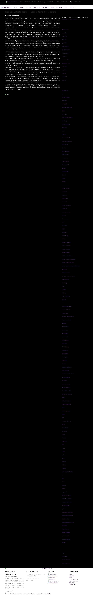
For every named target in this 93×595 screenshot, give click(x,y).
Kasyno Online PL (66, 310)
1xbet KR (64, 148)
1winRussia (64, 127)
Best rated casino (66, 212)
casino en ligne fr (66, 242)
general (64, 293)
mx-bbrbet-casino (66, 390)
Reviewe (64, 461)
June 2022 (64, 66)
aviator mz (64, 191)
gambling (64, 283)
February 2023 (65, 60)
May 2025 (64, 39)
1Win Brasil (64, 100)
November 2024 (66, 49)
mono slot (64, 343)
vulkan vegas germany (68, 522)
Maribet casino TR (66, 320)
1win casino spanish (67, 107)
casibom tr (64, 232)
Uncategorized (15, 15)
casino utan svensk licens (68, 259)
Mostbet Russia (66, 377)
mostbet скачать (66, 384)
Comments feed (66, 559)
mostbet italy (65, 370)
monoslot (64, 360)
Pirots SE (64, 438)
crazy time (64, 269)
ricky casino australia (67, 471)
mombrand (65, 337)
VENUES (52, 7)
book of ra (64, 225)
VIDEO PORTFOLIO (73, 579)
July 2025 (64, 33)
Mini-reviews (65, 333)
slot (63, 478)
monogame (65, 357)
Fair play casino (66, 272)
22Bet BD (64, 168)
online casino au (66, 401)
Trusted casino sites (67, 502)
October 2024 (65, 53)
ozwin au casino (66, 411)
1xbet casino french (67, 141)
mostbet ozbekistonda (68, 374)
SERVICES (28, 7)
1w (62, 94)
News (63, 397)
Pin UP (63, 424)
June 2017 (64, 80)
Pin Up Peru (64, 431)
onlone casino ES (66, 404)
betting (63, 215)
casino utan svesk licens (68, 262)
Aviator (63, 181)
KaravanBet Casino (67, 306)
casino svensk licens (67, 256)
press (63, 451)
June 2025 (64, 36)
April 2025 (64, 43)
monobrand (65, 350)
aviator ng (64, 195)
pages (63, 414)
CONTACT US (72, 7)
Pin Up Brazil (65, 428)
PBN (63, 418)
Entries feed (65, 556)
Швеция (64, 542)
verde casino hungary (67, 512)
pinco (63, 434)
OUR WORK (45, 7)
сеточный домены (66, 539)
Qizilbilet (64, 455)
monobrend (65, 353)
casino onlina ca (66, 245)
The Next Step (36, 7)
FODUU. (48, 593)
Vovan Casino (65, 519)
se (62, 475)
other (63, 407)
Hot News (64, 299)
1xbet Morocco (65, 154)
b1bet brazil (65, 198)
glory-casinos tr (66, 296)
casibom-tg (65, 235)
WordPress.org (65, 563)
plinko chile (53, 40)
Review (63, 458)
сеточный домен (66, 536)
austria (63, 178)
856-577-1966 (29, 580)
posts (63, 448)
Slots (63, 482)
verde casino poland (67, 515)
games (64, 289)
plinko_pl (64, 441)
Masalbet (64, 323)
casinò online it (66, 252)
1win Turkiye (64, 121)
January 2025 (65, 46)
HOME (15, 7)
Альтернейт (64, 525)
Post (63, 444)
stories (63, 488)
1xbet (63, 131)
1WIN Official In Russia (67, 117)
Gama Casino (65, 279)
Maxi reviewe (65, 326)
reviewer (64, 465)
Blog (66, 7)
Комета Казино (65, 529)
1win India (64, 114)
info (63, 303)
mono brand (65, 340)
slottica (64, 485)
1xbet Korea (65, 144)
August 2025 (65, 29)
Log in (63, 553)
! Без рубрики (65, 90)
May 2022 (64, 70)
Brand (63, 229)
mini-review (65, 330)
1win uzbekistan (66, 124)
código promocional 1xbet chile (29, 38)
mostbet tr (64, 380)
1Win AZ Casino (65, 97)
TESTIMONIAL (59, 7)
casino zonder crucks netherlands (70, 266)
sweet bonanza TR (66, 495)
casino (63, 239)
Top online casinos (67, 498)
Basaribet (64, 202)
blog (63, 222)
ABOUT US (21, 7)
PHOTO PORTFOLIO (73, 581)
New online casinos (67, 394)
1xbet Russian (65, 161)
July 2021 (64, 73)
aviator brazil (65, 185)
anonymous (65, 171)
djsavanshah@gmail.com (33, 578)
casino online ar (66, 249)
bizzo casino (65, 219)
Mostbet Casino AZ (67, 367)
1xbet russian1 (65, 165)
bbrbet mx (64, 208)
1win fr (63, 111)
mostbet (64, 364)
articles (64, 175)
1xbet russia (65, 158)
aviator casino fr (66, 188)
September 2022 (66, 63)
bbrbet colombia (66, 205)
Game (63, 286)
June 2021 (64, 77)
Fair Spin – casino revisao (68, 276)
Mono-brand (65, 347)
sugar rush (64, 492)
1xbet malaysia (65, 151)
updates (64, 509)
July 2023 (64, 56)
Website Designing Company (69, 19)
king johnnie (65, 313)
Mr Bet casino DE (66, 387)
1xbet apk (64, 134)
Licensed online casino (68, 316)
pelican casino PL (66, 421)
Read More (9, 591)
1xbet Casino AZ (66, 138)
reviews (64, 468)
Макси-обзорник (66, 532)
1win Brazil (64, 104)
